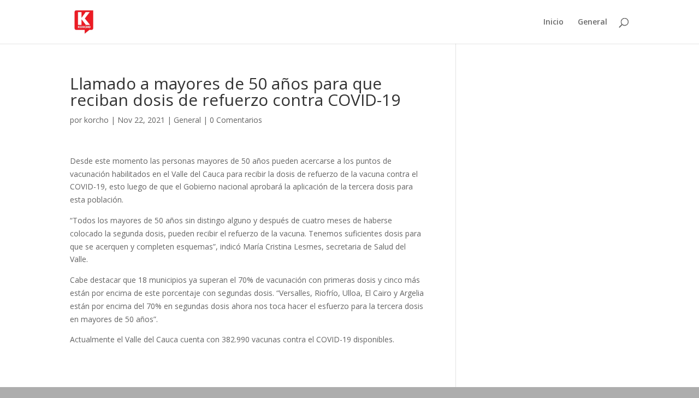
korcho (96, 120)
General (592, 22)
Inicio (553, 22)
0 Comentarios (236, 120)
